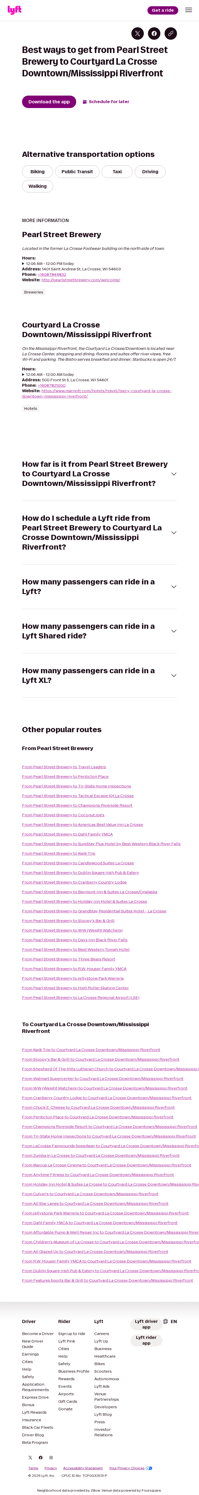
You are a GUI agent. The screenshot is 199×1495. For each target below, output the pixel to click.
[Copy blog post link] (171, 33)
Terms (33, 1468)
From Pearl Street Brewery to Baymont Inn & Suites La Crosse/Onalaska (89, 892)
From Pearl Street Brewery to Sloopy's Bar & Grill (68, 920)
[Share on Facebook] (154, 33)
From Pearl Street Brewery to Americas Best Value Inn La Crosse (82, 824)
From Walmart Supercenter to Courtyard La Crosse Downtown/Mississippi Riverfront (102, 1078)
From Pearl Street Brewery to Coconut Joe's (63, 815)
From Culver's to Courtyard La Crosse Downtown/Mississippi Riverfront (90, 1194)
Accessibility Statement (83, 1468)
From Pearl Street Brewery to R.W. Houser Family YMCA (74, 968)
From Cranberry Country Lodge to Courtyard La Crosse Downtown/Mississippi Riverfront (106, 1097)
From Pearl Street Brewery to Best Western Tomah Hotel (76, 949)
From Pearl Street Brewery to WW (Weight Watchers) (72, 930)
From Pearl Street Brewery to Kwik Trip (58, 853)
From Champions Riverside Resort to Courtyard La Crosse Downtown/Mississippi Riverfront (109, 1126)
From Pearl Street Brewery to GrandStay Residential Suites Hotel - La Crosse (94, 911)
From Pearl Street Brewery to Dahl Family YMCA (67, 834)
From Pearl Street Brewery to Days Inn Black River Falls (74, 940)
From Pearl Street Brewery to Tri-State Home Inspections (76, 786)
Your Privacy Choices (127, 1468)
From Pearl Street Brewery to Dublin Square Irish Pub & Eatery (80, 872)
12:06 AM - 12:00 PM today (50, 263)
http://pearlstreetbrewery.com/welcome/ (80, 280)
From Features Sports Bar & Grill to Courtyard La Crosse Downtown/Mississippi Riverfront (107, 1280)
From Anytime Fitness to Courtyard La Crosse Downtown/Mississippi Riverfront (98, 1174)
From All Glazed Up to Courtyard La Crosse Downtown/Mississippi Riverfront (95, 1251)
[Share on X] (137, 33)
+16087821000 (52, 385)
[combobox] (169, 1321)
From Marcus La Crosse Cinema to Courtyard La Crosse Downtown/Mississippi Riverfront (106, 1165)
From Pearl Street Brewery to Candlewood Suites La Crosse (78, 863)
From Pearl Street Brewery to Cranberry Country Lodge (74, 882)
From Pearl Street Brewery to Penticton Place (65, 776)
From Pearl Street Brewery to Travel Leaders (64, 767)
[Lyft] (14, 10)
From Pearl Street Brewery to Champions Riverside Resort (77, 805)
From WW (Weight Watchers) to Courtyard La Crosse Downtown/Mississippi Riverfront (104, 1088)
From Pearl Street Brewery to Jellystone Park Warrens (73, 978)
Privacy (51, 1468)
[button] (188, 10)
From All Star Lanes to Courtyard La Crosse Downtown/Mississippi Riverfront (95, 1203)
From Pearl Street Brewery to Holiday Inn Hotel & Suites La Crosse (84, 901)
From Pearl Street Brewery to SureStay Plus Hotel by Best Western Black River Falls (101, 843)
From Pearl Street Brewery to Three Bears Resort (68, 959)
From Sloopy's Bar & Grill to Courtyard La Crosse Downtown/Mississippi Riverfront (100, 1059)
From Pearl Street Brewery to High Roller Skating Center (75, 988)
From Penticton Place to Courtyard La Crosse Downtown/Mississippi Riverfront (97, 1117)
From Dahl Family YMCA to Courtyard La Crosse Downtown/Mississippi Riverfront (99, 1222)
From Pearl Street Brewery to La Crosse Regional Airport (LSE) (80, 997)
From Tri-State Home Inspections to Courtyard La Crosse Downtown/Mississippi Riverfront (109, 1136)
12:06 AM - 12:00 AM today (50, 374)
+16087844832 (52, 274)
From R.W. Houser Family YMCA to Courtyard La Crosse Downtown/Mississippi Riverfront (106, 1261)
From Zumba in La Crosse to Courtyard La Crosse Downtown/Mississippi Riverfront (101, 1155)
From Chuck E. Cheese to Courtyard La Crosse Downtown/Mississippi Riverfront (98, 1107)
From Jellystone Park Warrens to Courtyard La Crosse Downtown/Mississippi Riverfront (105, 1213)
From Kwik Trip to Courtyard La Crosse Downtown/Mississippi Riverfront (91, 1049)
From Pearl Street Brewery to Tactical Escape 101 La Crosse (78, 795)
